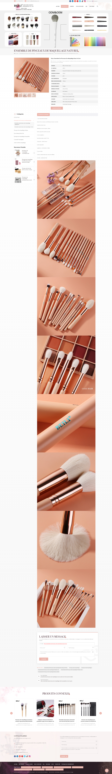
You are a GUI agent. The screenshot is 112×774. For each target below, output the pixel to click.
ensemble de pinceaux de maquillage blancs (62, 767)
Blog (53, 764)
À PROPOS (72, 6)
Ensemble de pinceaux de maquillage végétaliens (22, 124)
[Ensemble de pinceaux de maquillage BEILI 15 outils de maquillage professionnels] (66, 708)
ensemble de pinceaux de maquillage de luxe (54, 769)
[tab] (43, 114)
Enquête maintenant (56, 108)
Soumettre (63, 756)
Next (100, 713)
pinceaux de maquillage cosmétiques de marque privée (25, 152)
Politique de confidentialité (67, 764)
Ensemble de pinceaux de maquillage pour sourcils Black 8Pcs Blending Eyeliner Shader (45, 720)
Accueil (58, 6)
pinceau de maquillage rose (38, 769)
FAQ (86, 6)
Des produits (65, 6)
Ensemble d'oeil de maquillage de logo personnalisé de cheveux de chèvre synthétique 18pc (88, 720)
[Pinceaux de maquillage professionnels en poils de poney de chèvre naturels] (18, 179)
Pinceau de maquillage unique (21, 130)
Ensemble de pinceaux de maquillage (27, 53)
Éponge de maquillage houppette (22, 136)
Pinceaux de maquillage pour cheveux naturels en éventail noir (23, 720)
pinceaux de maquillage (74, 667)
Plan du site (57, 764)
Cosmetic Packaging (18, 139)
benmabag (57, 772)
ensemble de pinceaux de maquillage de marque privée (55, 667)
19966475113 (20, 1)
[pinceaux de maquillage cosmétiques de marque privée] (18, 153)
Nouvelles (91, 6)
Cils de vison (17, 117)
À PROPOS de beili (29, 764)
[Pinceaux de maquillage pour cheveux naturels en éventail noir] (24, 708)
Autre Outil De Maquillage (20, 142)
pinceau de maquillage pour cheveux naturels (23, 769)
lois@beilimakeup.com (34, 1)
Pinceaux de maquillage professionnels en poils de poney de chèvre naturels (27, 179)
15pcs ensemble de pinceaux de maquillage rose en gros (55, 643)
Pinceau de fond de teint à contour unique (27, 169)
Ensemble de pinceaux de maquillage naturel (45, 53)
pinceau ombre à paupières (47, 767)
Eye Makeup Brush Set (19, 133)
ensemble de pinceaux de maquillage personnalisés (48, 671)
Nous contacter (79, 6)
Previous (11, 713)
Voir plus (23, 725)
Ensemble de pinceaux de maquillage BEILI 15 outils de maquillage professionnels (66, 720)
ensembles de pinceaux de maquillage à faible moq (71, 669)
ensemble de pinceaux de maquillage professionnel (48, 669)
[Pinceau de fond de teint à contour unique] (18, 170)
